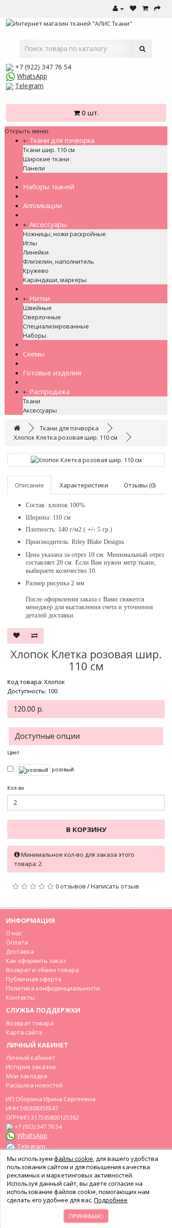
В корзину (86, 829)
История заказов (31, 1067)
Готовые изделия (52, 372)
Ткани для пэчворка (61, 140)
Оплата (17, 942)
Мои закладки (26, 1076)
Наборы (34, 335)
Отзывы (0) (139, 485)
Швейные (37, 308)
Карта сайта (24, 1032)
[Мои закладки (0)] (133, 9)
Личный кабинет (30, 1057)
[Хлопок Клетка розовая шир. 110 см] (86, 460)
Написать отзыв (115, 886)
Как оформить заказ (36, 960)
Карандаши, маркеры (55, 280)
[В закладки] (16, 636)
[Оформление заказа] (157, 9)
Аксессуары (48, 224)
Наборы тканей (48, 186)
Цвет (13, 752)
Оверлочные (42, 317)
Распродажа (49, 391)
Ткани (31, 401)
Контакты (20, 997)
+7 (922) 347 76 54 (43, 66)
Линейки (36, 252)
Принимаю (86, 1216)
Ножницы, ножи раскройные (64, 234)
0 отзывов (70, 886)
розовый (62, 769)
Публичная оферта (33, 979)
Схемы (33, 353)
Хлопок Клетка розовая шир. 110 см (65, 437)
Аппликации (42, 205)
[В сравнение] (34, 636)
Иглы (30, 243)
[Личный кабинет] (118, 9)
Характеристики (84, 485)
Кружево (36, 270)
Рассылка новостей (34, 1085)
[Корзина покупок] (145, 9)
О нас (14, 933)
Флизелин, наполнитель (58, 261)
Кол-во (15, 787)
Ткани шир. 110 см (49, 150)
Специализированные (56, 326)
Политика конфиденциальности (53, 988)
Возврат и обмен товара (42, 970)
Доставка (20, 951)
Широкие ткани (46, 159)
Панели (34, 168)
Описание (29, 485)
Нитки (39, 298)
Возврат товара (30, 1023)
